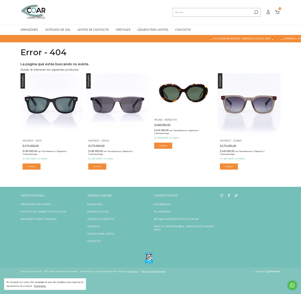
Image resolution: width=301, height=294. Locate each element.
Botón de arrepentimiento (153, 271)
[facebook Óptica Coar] (229, 195)
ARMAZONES (29, 30)
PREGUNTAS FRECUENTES (35, 204)
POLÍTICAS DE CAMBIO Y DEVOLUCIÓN (43, 211)
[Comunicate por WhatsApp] (292, 285)
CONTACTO (183, 30)
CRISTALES (123, 30)
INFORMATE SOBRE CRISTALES (38, 219)
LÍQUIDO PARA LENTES (153, 30)
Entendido (40, 286)
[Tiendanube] (268, 272)
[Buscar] (256, 12)
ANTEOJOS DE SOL (58, 30)
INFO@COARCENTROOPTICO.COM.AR (176, 219)
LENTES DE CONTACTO (93, 30)
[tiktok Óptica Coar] (236, 195)
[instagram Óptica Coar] (221, 195)
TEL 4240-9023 (162, 211)
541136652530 (162, 204)
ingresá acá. (132, 271)
